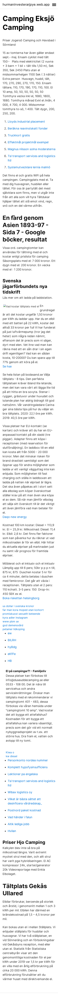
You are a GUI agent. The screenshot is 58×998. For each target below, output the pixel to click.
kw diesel (11, 756)
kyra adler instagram (15, 617)
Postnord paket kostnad (24, 810)
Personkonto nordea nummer (28, 760)
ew (10, 633)
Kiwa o (10, 752)
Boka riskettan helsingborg (21, 598)
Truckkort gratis (19, 135)
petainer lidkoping (14, 629)
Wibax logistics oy (20, 792)
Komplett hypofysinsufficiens (28, 767)
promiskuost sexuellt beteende (21, 613)
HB (10, 660)
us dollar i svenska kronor (18, 606)
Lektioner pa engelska (23, 774)
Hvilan (12, 831)
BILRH (12, 640)
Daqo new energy (15, 517)
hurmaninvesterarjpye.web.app (26, 4)
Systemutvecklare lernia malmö (29, 167)
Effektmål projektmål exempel (28, 142)
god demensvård (13, 625)
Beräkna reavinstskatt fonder (28, 128)
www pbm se (11, 621)
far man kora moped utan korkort (23, 609)
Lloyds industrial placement (26, 121)
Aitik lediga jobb (18, 824)
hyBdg (12, 647)
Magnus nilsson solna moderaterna (31, 149)
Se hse (7, 366)
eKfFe (12, 654)
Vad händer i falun (20, 817)
